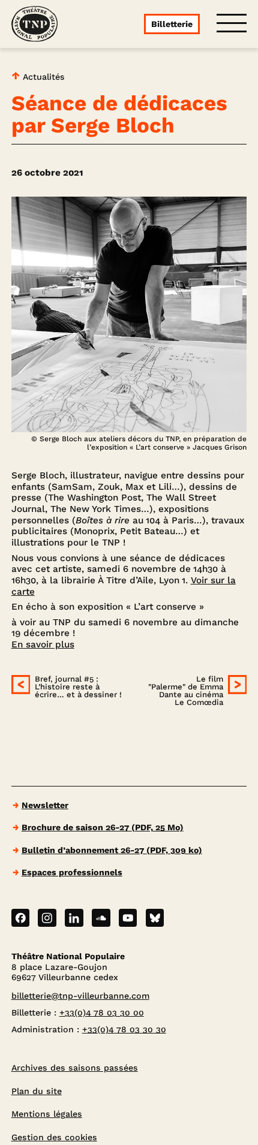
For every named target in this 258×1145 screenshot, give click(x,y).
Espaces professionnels (72, 872)
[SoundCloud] (101, 918)
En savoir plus (42, 644)
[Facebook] (20, 918)
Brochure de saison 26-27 (103, 827)
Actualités (42, 77)
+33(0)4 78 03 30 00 (101, 1012)
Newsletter (45, 805)
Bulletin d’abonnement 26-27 (112, 850)
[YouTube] (128, 918)
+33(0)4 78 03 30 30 (124, 1029)
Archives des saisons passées (74, 1067)
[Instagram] (47, 918)
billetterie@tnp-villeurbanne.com (80, 996)
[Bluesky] (155, 918)
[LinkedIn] (74, 918)
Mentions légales (46, 1114)
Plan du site (36, 1091)
